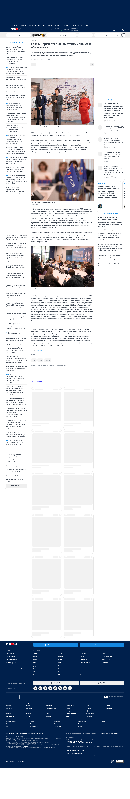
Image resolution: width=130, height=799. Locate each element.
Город (35, 522)
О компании (10, 513)
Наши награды (11, 516)
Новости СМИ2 (37, 381)
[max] (55, 548)
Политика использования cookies (75, 610)
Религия (83, 531)
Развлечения (84, 528)
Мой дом (61, 525)
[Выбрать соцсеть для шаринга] (92, 64)
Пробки (65, 30)
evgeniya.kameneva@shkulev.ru (110, 592)
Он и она (83, 513)
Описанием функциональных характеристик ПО (79, 602)
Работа (82, 525)
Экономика (105, 525)
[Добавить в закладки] (33, 64)
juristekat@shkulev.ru (49, 607)
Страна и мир (106, 519)
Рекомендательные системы (74, 612)
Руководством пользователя (74, 600)
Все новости (16, 42)
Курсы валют (67, 25)
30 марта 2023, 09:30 (37, 59)
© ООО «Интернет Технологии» (15, 621)
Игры (80, 25)
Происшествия (85, 522)
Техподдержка (11, 522)
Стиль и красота (107, 516)
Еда (34, 528)
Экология (105, 522)
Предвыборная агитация (14, 525)
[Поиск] (113, 29)
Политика (83, 519)
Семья (82, 534)
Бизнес (47, 360)
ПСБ (34, 360)
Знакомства (22, 25)
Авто (35, 513)
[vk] (40, 548)
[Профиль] (123, 29)
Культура (61, 519)
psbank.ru (39, 350)
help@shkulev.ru (18, 608)
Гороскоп (57, 25)
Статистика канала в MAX (15, 528)
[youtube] (65, 548)
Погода (31, 25)
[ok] (45, 548)
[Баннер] (39, 35)
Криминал (61, 516)
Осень (82, 516)
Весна (35, 519)
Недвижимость (11, 25)
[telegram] (35, 548)
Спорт (104, 513)
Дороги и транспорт (40, 525)
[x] (60, 548)
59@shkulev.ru (26, 605)
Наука (60, 528)
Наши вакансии (11, 519)
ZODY (75, 25)
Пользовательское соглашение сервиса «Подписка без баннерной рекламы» (87, 615)
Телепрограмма (40, 25)
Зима (60, 513)
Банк (40, 360)
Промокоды (87, 25)
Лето (60, 522)
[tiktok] (70, 548)
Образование (62, 534)
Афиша (50, 25)
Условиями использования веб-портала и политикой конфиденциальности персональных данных (93, 603)
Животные (37, 531)
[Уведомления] (118, 29)
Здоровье (36, 534)
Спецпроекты (106, 528)
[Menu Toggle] (7, 29)
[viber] (50, 548)
